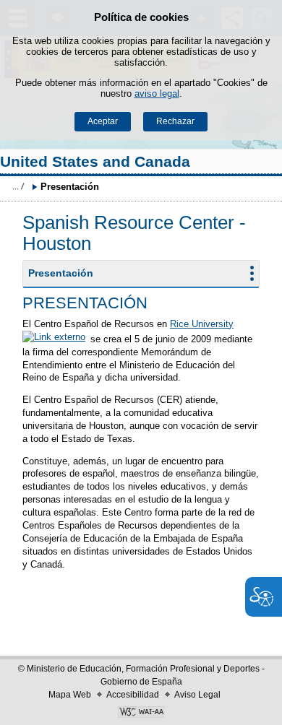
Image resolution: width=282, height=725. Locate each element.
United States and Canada (95, 161)
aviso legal (156, 93)
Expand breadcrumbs (18, 186)
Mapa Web (69, 695)
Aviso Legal (197, 695)
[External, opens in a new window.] (141, 713)
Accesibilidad (132, 695)
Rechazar (175, 121)
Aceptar (102, 121)
